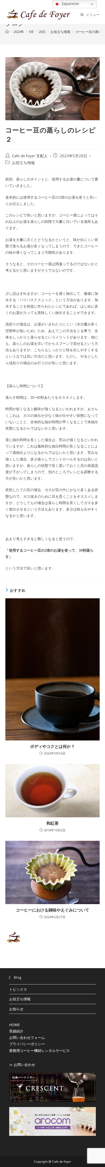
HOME (14, 1024)
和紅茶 (52, 823)
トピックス (18, 989)
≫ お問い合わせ (22, 1064)
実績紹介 (16, 1031)
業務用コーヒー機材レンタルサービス (39, 1050)
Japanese (69, 4)
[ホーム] (7, 31)
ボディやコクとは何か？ (52, 746)
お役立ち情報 (23, 162)
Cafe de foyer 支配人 (30, 155)
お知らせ (16, 1008)
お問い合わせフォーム (27, 1037)
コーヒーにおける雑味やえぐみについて (52, 910)
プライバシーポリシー (27, 1043)
